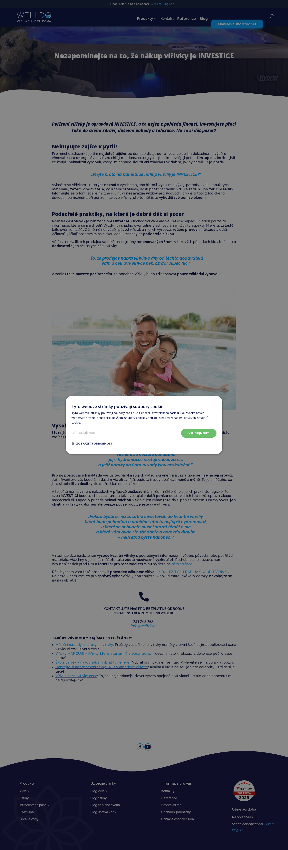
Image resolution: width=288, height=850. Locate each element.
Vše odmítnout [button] (85, 433)
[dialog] (144, 425)
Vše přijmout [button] (198, 433)
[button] (93, 443)
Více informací (91, 423)
